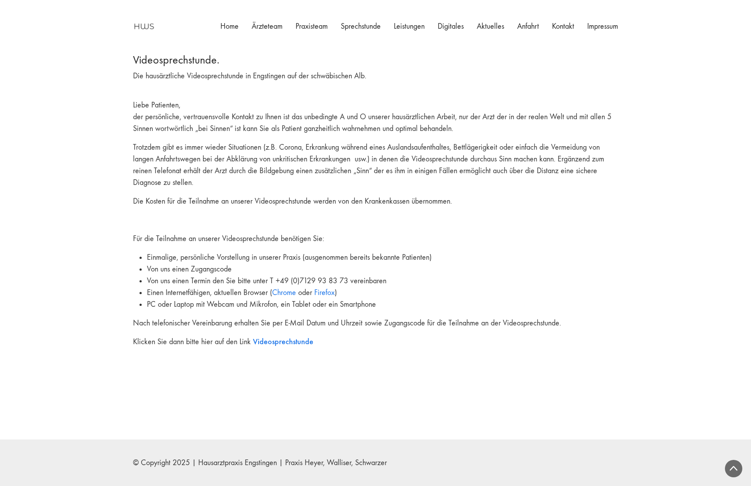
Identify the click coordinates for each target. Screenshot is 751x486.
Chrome (284, 292)
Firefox (324, 292)
